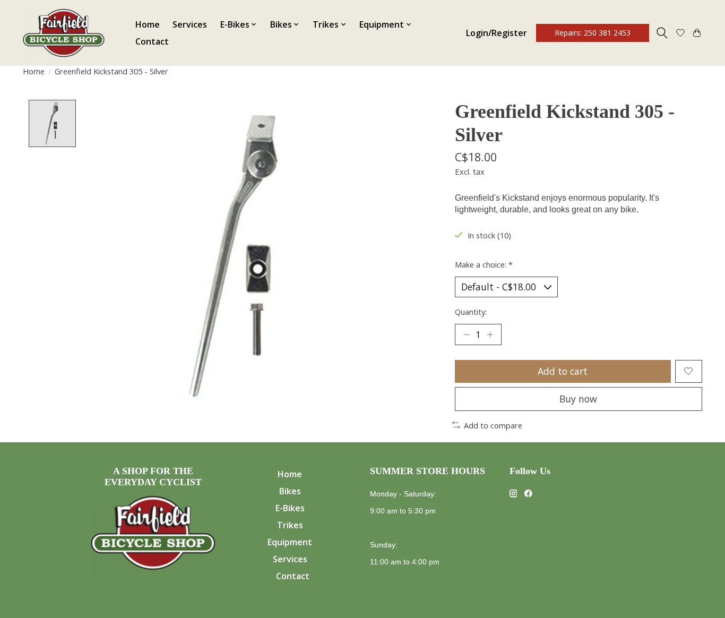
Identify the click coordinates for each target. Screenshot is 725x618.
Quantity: (471, 311)
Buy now (578, 398)
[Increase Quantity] (489, 334)
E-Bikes (290, 508)
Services (189, 24)
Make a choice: (484, 264)
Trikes (290, 525)
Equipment (289, 542)
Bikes (290, 491)
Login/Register (496, 33)
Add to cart (563, 371)
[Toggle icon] (662, 32)
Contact (152, 41)
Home (147, 24)
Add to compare (493, 425)
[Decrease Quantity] (466, 334)
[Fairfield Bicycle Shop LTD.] (64, 33)
